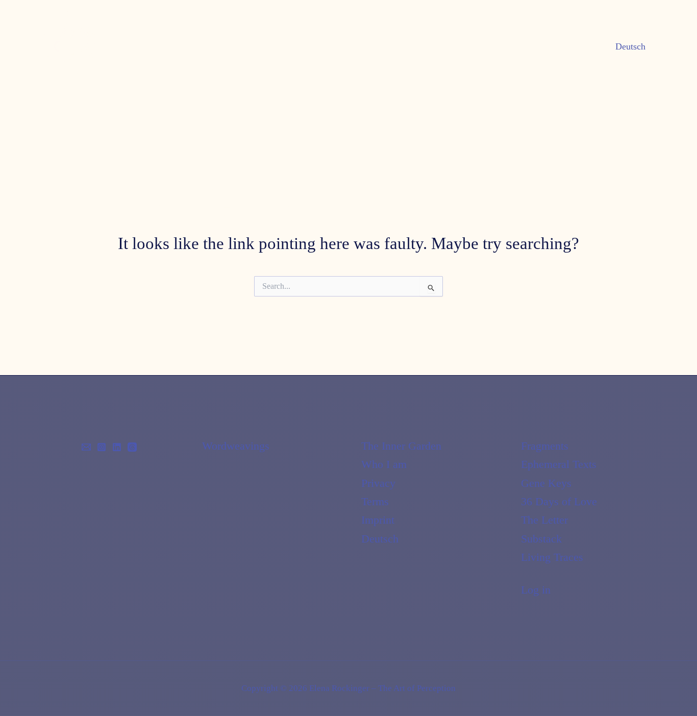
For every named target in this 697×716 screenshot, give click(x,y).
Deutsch (630, 46)
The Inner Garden (401, 445)
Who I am (384, 464)
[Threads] (132, 447)
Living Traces (552, 557)
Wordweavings (235, 445)
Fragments (544, 445)
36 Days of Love (559, 501)
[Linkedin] (116, 447)
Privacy (378, 483)
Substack (541, 538)
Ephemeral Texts (558, 464)
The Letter (544, 519)
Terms (375, 501)
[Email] (86, 447)
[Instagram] (101, 447)
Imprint (377, 519)
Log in (536, 589)
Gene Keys (546, 483)
